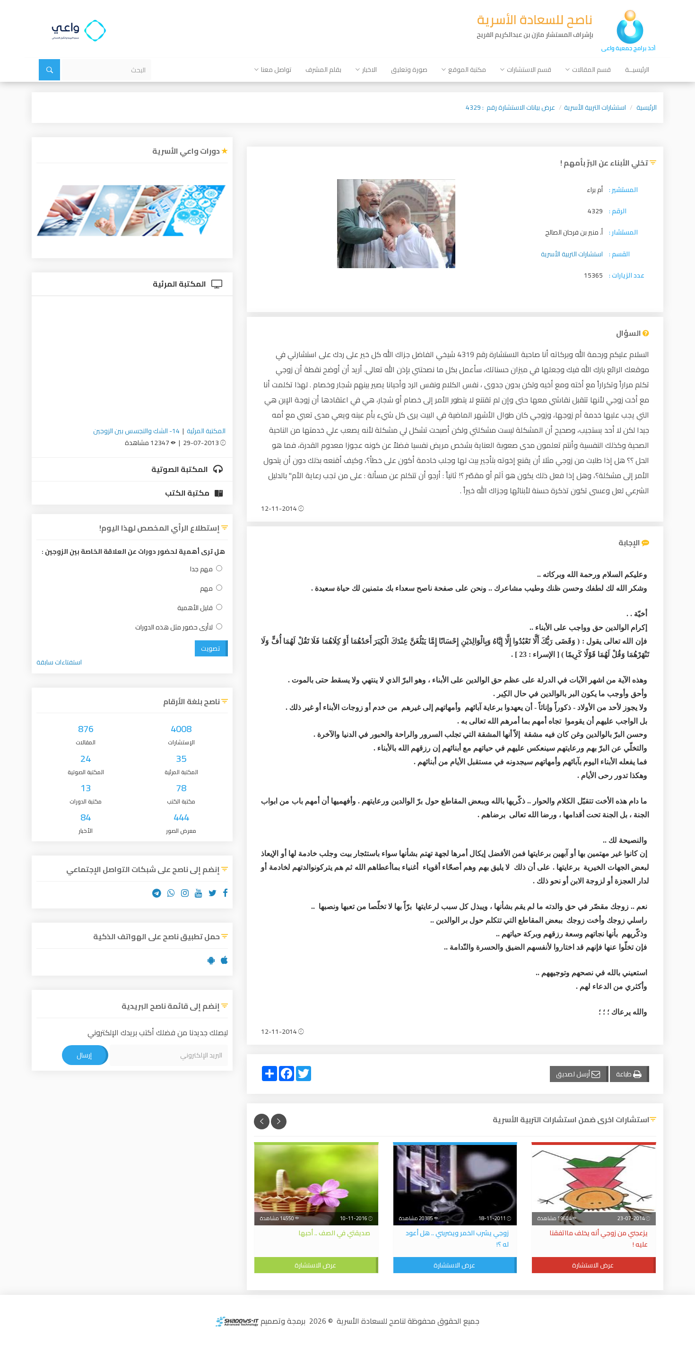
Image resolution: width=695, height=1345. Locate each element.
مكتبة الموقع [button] (467, 69)
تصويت (210, 648)
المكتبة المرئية (180, 284)
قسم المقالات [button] (591, 69)
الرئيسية (646, 107)
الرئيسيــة (637, 69)
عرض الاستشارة (593, 1265)
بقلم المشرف (323, 69)
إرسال (84, 1055)
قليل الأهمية (195, 608)
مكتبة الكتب (188, 493)
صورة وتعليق (409, 69)
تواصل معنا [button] (276, 69)
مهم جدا (201, 569)
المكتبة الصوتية (180, 469)
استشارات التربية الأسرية (595, 107)
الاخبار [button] (369, 69)
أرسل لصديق (573, 1074)
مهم (206, 588)
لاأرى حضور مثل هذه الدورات (174, 627)
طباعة (624, 1074)
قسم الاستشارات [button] (529, 69)
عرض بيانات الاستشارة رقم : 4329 (510, 107)
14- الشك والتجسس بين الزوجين (136, 431)
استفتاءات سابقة (59, 662)
